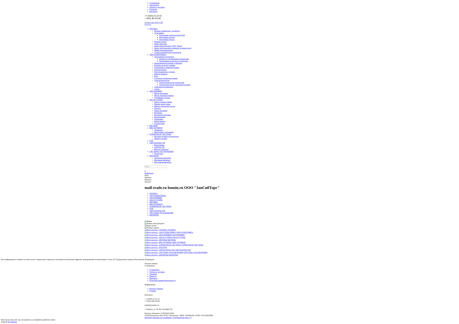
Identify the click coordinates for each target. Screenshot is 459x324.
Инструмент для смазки (164, 132)
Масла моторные (161, 93)
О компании (154, 3)
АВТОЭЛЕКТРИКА (157, 55)
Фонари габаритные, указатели (167, 31)
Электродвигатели (161, 80)
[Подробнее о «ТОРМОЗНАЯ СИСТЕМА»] (163, 245)
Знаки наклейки (160, 111)
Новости (152, 276)
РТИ (151, 141)
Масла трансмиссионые (164, 96)
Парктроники (159, 117)
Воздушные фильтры (162, 162)
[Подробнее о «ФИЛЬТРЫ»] (157, 255)
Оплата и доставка (157, 7)
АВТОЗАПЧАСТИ (157, 143)
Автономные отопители (164, 57)
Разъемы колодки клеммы (164, 65)
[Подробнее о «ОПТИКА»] (156, 230)
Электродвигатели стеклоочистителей (174, 85)
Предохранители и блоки (164, 72)
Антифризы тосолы (162, 98)
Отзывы (152, 291)
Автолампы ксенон (167, 37)
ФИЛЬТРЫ (154, 156)
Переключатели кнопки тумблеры (168, 63)
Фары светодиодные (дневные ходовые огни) (172, 48)
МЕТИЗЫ (153, 126)
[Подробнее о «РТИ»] (154, 247)
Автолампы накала (167, 40)
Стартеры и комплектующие (166, 78)
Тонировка (158, 119)
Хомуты (157, 108)
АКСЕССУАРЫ (155, 100)
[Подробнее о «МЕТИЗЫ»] (156, 240)
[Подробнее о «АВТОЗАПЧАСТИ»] (160, 250)
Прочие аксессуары (162, 104)
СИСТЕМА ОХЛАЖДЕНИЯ (161, 152)
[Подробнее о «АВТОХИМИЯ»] (158, 235)
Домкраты (158, 130)
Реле (156, 76)
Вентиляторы (159, 121)
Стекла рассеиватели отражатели (167, 52)
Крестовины (159, 145)
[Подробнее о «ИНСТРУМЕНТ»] (159, 242)
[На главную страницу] (154, 23)
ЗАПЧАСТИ (159, 147)
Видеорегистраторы (162, 115)
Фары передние (160, 44)
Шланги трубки (160, 139)
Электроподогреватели (163, 87)
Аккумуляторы (160, 70)
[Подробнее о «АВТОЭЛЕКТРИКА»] (160, 232)
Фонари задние (160, 42)
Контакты (153, 12)
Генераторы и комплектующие (166, 68)
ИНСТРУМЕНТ (156, 128)
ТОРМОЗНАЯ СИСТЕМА (160, 134)
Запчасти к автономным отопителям (174, 59)
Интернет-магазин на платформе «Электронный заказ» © (168, 318)
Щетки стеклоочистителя (164, 106)
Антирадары (159, 124)
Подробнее (12, 322)
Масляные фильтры (162, 160)
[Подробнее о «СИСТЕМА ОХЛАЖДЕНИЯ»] (164, 252)
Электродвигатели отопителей (171, 83)
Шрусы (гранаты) (161, 149)
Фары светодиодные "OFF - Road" (168, 46)
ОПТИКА (153, 29)
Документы (154, 5)
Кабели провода (160, 74)
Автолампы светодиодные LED (172, 35)
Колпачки (158, 113)
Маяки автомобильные (163, 50)
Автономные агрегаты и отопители (173, 61)
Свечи (156, 89)
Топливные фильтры (162, 158)
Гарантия (153, 9)
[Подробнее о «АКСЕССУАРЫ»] (158, 237)
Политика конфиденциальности (162, 280)
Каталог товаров (156, 289)
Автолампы (159, 33)
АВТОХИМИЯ (155, 91)
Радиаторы (158, 154)
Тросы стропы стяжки (163, 102)
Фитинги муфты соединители (166, 136)
